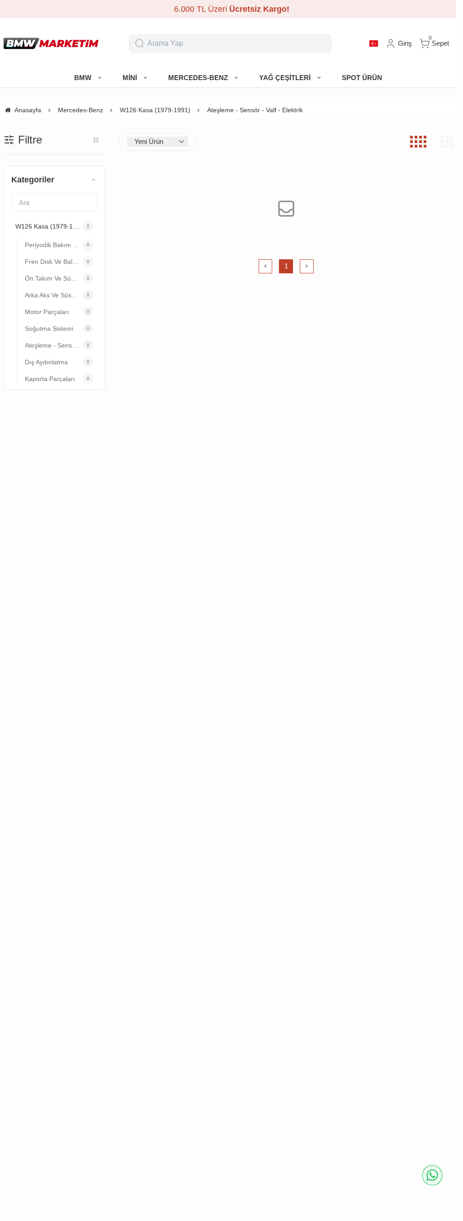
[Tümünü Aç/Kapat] (96, 140)
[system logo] (51, 43)
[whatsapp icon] (432, 1175)
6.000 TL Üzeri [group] (228, 9)
